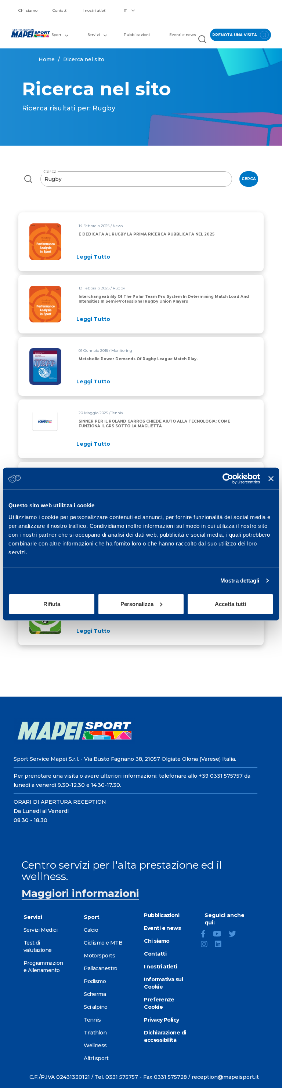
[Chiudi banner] (271, 478)
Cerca (50, 171)
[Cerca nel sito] (202, 40)
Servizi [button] (93, 34)
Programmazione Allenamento (43, 967)
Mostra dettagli (240, 580)
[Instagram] (207, 945)
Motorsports (99, 955)
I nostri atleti (94, 10)
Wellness (95, 1045)
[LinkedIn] (221, 945)
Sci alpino (95, 1007)
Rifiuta (51, 603)
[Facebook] (206, 934)
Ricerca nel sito (83, 59)
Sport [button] (56, 34)
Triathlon (95, 1032)
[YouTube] (220, 934)
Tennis (92, 1019)
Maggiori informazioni (80, 893)
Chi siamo (27, 10)
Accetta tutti (230, 603)
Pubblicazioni (137, 34)
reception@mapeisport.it (225, 1077)
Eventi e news (182, 34)
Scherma (95, 994)
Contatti (60, 10)
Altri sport (96, 1058)
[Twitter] (235, 934)
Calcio (91, 930)
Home (47, 59)
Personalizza (136, 603)
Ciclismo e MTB (103, 942)
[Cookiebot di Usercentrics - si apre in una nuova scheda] (228, 478)
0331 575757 (121, 1077)
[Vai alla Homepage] (27, 33)
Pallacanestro (101, 968)
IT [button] (126, 10)
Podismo (95, 981)
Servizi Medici (40, 930)
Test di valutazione (38, 946)
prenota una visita (235, 35)
